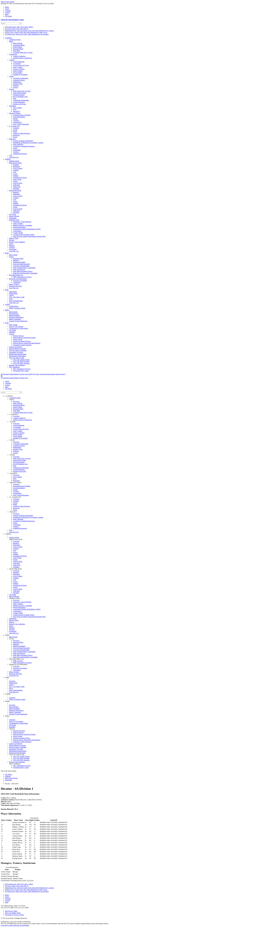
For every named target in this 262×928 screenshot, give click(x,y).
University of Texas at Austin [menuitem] (14, 915)
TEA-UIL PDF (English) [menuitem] (21, 361)
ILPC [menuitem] (15, 109)
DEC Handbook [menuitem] (14, 367)
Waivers (12, 729)
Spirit (7, 677)
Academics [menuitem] (8, 38)
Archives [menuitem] (16, 152)
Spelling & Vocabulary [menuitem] (20, 74)
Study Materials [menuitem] (18, 144)
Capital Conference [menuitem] (19, 56)
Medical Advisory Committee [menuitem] (22, 225)
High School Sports (16, 539)
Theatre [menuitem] (11, 89)
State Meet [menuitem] (16, 51)
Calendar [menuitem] (8, 11)
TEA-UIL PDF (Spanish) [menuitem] (21, 363)
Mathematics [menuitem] (17, 82)
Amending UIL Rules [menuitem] (16, 352)
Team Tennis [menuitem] (17, 179)
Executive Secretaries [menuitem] (20, 280)
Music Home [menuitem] (13, 255)
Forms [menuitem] (15, 137)
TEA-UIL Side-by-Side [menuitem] (16, 358)
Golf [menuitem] (14, 172)
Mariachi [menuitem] (16, 260)
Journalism (13, 473)
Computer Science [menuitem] (19, 80)
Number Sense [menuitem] (18, 84)
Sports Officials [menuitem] (14, 216)
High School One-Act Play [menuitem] (22, 91)
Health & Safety (15, 598)
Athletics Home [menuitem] (14, 161)
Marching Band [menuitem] (18, 258)
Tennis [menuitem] (15, 181)
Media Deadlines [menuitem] (14, 315)
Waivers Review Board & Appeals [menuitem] (24, 337)
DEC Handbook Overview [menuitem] (22, 369)
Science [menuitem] (15, 87)
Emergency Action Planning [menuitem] (22, 222)
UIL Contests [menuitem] (17, 108)
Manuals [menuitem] (12, 245)
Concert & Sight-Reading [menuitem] (21, 266)
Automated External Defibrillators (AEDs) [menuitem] (27, 229)
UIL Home (8, 774)
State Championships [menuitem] (16, 301)
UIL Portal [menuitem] (8, 16)
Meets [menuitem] (11, 41)
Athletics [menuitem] (8, 159)
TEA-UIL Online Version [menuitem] (21, 360)
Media (8, 701)
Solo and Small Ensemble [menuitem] (21, 264)
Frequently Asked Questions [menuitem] (22, 345)
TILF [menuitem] (10, 155)
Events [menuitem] (15, 130)
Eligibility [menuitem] (12, 332)
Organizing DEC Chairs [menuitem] (21, 371)
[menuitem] (19, 27)
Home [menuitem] (7, 7)
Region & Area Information (18, 664)
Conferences (14, 414)
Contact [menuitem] (7, 12)
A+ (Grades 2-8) (15, 497)
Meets (12, 399)
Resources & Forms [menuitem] (19, 104)
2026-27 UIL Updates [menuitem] (16, 326)
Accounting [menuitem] (17, 63)
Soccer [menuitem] (15, 174)
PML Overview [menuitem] (18, 661)
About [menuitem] (7, 9)
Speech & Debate (15, 482)
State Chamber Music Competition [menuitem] (24, 268)
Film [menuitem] (14, 98)
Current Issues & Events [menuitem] (21, 65)
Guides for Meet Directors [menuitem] (21, 133)
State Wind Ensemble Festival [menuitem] (22, 271)
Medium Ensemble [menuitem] (19, 262)
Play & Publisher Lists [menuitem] (20, 96)
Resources (13, 512)
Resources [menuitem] (16, 111)
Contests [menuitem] (12, 60)
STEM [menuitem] (11, 76)
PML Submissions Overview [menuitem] (22, 277)
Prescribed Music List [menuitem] (16, 275)
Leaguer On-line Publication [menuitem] (18, 321)
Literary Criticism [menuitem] (18, 69)
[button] (1, 376)
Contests (13, 422)
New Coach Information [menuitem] (21, 124)
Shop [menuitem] (6, 14)
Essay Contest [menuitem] (17, 67)
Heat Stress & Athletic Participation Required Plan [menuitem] (29, 236)
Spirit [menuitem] (6, 290)
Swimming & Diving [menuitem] (20, 177)
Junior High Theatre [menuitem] (19, 93)
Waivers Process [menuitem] (18, 336)
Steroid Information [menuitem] (19, 227)
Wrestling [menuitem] (16, 188)
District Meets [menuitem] (17, 47)
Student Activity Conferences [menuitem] (22, 58)
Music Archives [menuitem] (14, 284)
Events (12, 639)
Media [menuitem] (7, 310)
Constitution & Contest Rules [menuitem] (18, 328)
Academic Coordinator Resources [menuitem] (24, 146)
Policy (8, 716)
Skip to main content (7, 2)
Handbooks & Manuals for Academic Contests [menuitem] (28, 142)
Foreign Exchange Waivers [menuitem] (22, 341)
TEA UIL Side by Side (17, 755)
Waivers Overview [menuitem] (19, 731)
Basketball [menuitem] (16, 166)
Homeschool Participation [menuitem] (17, 356)
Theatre (12, 455)
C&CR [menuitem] (11, 295)
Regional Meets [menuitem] (18, 49)
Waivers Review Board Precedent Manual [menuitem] (26, 343)
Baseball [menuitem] (16, 165)
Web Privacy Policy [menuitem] (11, 911)
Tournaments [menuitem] (17, 122)
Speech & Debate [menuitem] (14, 113)
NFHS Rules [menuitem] (13, 293)
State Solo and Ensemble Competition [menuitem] (25, 273)
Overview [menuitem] (16, 401)
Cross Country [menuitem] (18, 168)
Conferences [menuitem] (13, 54)
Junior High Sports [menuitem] (15, 190)
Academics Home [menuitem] (15, 39)
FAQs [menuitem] (11, 299)
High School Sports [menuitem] (15, 163)
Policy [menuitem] (7, 323)
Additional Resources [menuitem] (20, 154)
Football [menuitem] (15, 170)
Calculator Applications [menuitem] (20, 78)
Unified (8, 694)
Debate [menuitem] (15, 119)
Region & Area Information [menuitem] (18, 279)
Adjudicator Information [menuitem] (21, 100)
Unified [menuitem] (7, 304)
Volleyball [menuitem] (16, 185)
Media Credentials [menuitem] (15, 319)
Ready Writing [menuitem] (18, 71)
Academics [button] (9, 396)
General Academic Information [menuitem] (23, 141)
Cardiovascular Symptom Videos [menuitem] (23, 234)
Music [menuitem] (7, 253)
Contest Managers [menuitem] (19, 102)
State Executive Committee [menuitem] (18, 350)
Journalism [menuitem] (12, 106)
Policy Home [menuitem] (13, 325)
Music (8, 635)
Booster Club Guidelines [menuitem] (17, 242)
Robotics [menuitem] (16, 85)
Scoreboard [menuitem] (12, 249)
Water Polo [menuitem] (16, 187)
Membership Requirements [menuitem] (17, 354)
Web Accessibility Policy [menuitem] (13, 913)
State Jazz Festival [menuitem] (19, 269)
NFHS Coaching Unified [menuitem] (17, 308)
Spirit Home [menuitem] (13, 291)
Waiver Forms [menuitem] (17, 339)
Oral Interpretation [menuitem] (19, 117)
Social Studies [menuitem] (17, 73)
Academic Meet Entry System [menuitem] (22, 52)
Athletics (8, 534)
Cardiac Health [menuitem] (18, 233)
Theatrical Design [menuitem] (19, 95)
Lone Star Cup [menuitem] (14, 157)
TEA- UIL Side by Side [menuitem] (16, 297)
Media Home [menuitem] (13, 312)
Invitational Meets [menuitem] (19, 45)
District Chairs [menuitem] (13, 238)
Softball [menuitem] (15, 176)
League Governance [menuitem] (15, 347)
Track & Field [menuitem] (17, 183)
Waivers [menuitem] (11, 240)
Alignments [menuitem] (17, 150)
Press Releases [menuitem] (13, 314)
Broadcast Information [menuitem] (16, 317)
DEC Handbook (15, 764)
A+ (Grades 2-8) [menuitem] (14, 126)
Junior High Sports (16, 569)
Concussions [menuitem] (17, 231)
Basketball (8, 780)
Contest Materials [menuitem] (18, 62)
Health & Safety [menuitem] (14, 220)
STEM (12, 440)
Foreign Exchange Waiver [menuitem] (21, 738)
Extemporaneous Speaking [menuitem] (21, 115)
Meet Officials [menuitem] (17, 43)
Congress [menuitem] (16, 120)
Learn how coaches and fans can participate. (15, 925)
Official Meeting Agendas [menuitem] (17, 348)
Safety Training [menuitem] (18, 223)
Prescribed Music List (17, 659)
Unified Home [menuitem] (13, 306)
